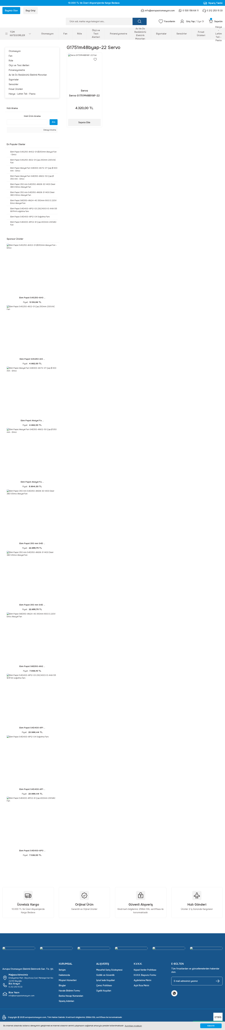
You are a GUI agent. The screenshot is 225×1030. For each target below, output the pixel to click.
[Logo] (28, 21)
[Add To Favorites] (95, 59)
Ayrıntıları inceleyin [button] (133, 1026)
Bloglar (62, 985)
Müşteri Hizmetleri (68, 980)
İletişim (62, 969)
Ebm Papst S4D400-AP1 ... (32, 727)
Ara (53, 122)
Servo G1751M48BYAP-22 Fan (84, 95)
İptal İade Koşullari (105, 980)
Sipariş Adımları (66, 1001)
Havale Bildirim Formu (69, 990)
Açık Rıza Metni (141, 985)
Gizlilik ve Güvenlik (105, 975)
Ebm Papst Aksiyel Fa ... (32, 420)
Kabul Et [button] (211, 1026)
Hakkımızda (64, 975)
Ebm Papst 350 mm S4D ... (32, 543)
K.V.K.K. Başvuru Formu (145, 975)
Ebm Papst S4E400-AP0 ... (32, 850)
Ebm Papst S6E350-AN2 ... (32, 666)
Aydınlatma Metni (142, 980)
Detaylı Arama (49, 130)
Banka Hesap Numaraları (71, 995)
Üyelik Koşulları (103, 990)
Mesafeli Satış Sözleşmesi (109, 969)
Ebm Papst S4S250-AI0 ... (32, 359)
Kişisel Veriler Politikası (145, 969)
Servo (84, 90)
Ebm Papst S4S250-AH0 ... (32, 297)
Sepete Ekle (84, 122)
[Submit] (217, 981)
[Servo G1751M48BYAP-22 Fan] (84, 70)
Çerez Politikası (104, 985)
